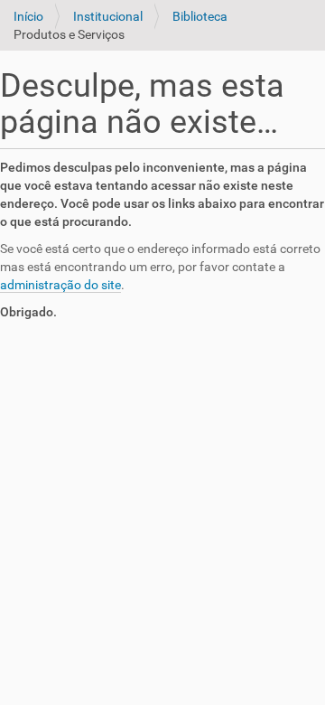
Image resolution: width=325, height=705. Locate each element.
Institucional (108, 16)
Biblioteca (200, 16)
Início (28, 16)
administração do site (60, 284)
